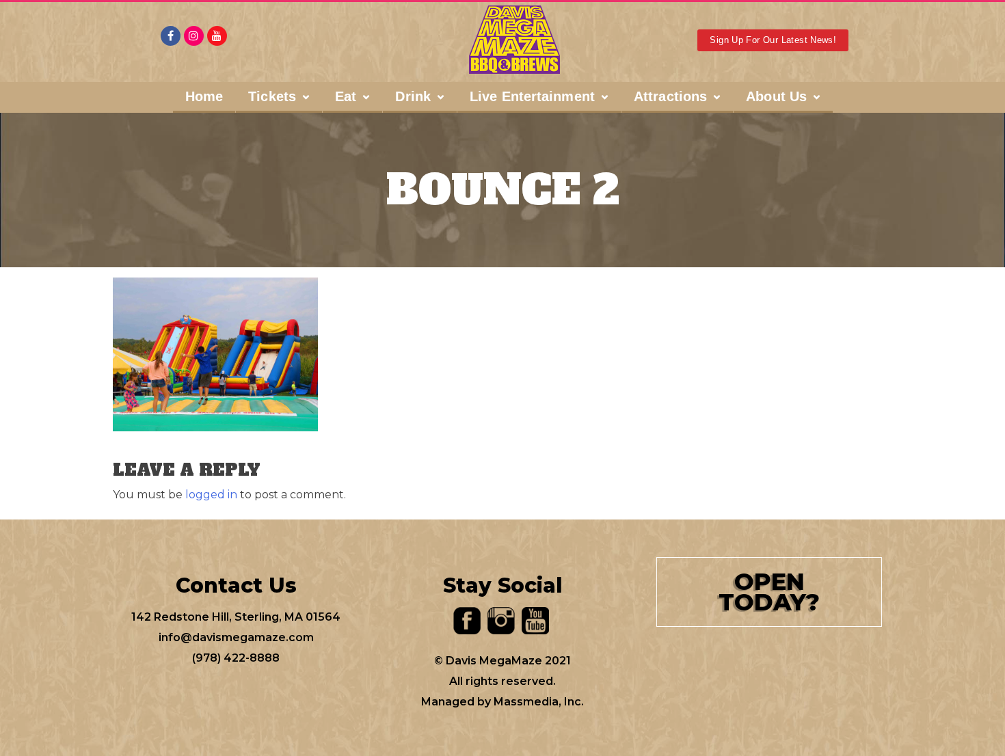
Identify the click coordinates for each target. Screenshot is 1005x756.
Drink (413, 96)
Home (204, 96)
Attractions (670, 96)
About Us (776, 96)
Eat (345, 96)
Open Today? (769, 592)
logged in (211, 494)
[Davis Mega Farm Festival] (514, 39)
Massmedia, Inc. (539, 701)
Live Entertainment (532, 96)
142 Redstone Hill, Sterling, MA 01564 (235, 616)
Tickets (272, 96)
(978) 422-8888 (236, 657)
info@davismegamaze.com (236, 637)
